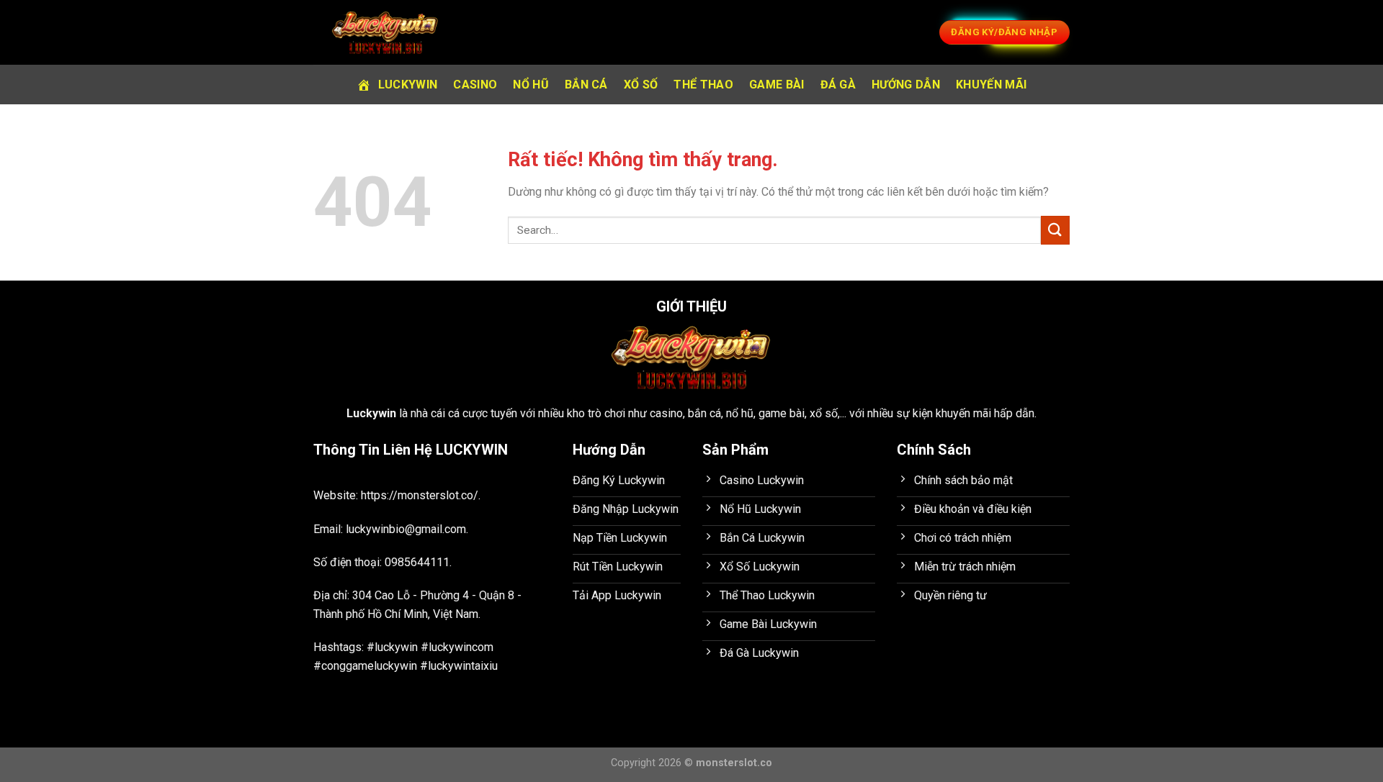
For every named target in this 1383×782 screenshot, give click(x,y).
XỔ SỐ (641, 84)
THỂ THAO (703, 84)
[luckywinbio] (385, 32)
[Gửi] (1055, 230)
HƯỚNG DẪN (906, 84)
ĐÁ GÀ (838, 84)
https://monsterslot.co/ (419, 495)
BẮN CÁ (586, 84)
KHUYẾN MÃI (991, 84)
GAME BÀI (777, 84)
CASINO (475, 84)
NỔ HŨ (531, 84)
